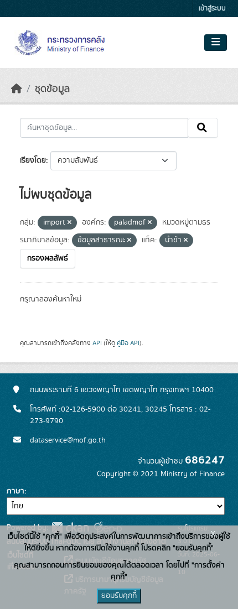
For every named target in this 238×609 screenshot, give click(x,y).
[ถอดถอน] (69, 222)
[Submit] (203, 128)
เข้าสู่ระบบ (212, 8)
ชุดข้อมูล (52, 89)
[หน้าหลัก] (16, 89)
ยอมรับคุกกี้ (119, 595)
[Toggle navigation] (215, 42)
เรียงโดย (33, 160)
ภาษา (15, 491)
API (97, 343)
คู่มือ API (128, 343)
